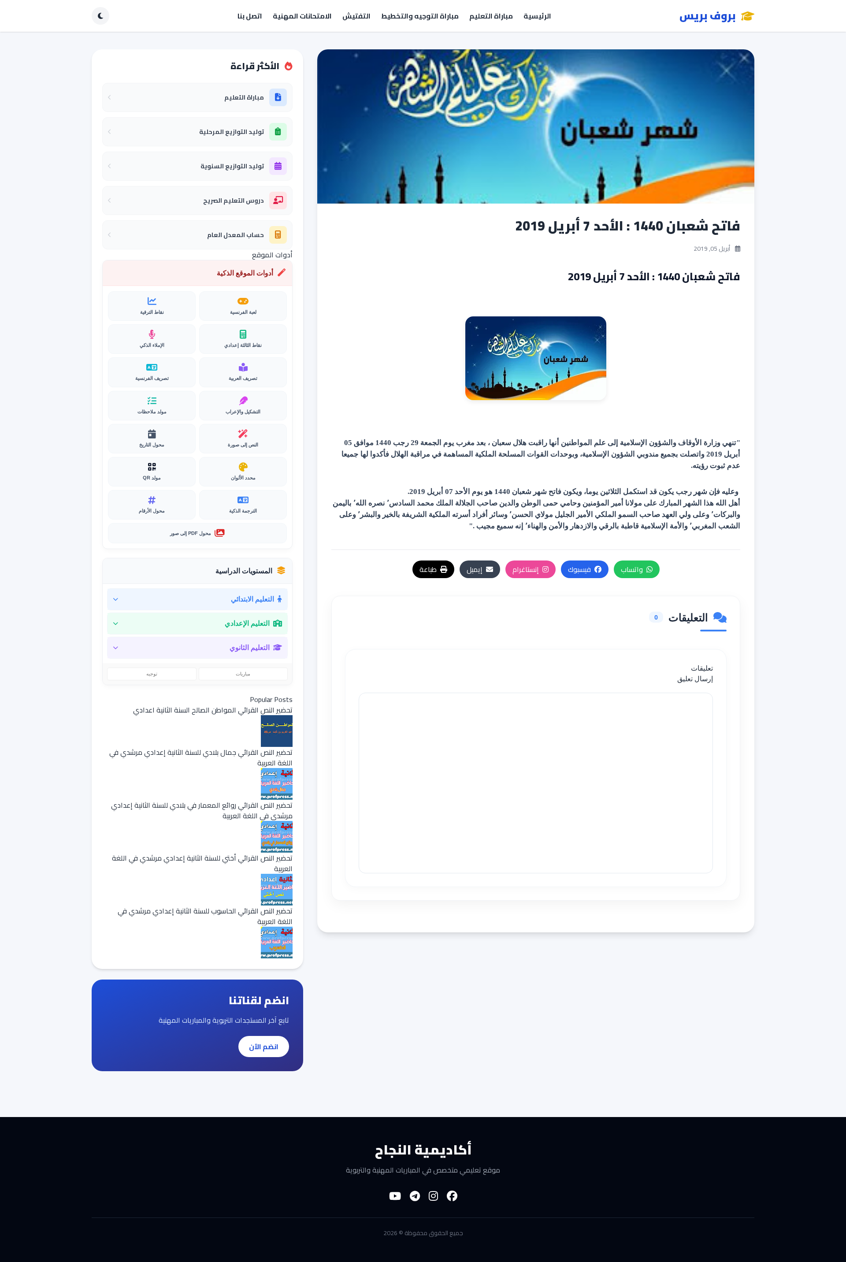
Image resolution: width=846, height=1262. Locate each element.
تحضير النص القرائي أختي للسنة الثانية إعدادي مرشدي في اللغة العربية (202, 863)
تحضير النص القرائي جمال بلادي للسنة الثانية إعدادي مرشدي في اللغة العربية (201, 757)
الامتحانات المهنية (302, 16)
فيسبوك (579, 569)
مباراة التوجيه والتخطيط (420, 16)
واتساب (632, 569)
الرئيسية (537, 16)
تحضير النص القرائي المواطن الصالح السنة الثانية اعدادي (213, 709)
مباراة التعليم (491, 16)
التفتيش (356, 16)
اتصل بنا (249, 16)
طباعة (428, 569)
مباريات (243, 673)
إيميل (474, 569)
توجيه (151, 673)
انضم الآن (263, 1046)
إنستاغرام (525, 569)
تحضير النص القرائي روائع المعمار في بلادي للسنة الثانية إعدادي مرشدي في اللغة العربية (202, 810)
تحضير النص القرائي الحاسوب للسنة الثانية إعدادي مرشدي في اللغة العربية (205, 916)
